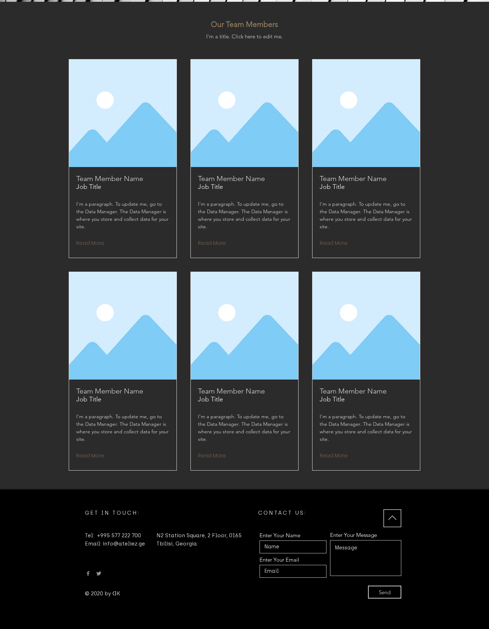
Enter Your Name (280, 535)
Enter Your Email (279, 559)
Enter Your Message (353, 535)
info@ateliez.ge (124, 543)
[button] (89, 243)
